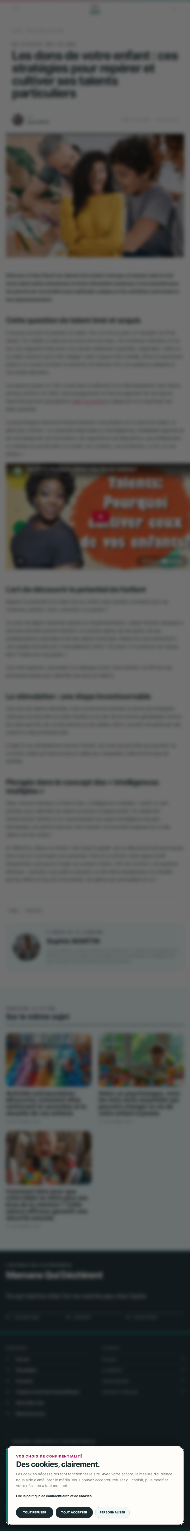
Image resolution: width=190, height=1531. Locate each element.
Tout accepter (74, 1512)
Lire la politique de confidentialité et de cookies (54, 1496)
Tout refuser (34, 1512)
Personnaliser (112, 1512)
